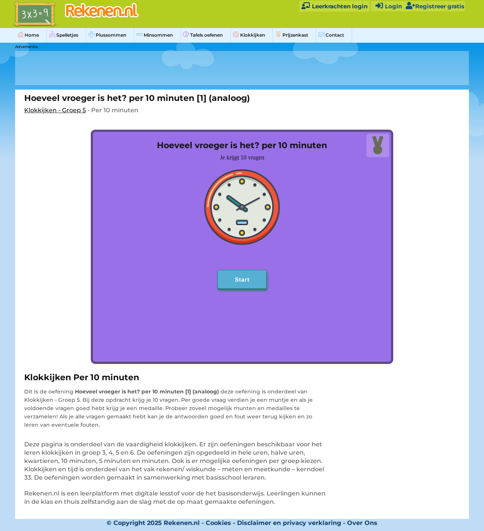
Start (242, 279)
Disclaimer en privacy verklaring (289, 522)
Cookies (218, 522)
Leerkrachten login (339, 6)
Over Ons (362, 522)
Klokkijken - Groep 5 (55, 110)
